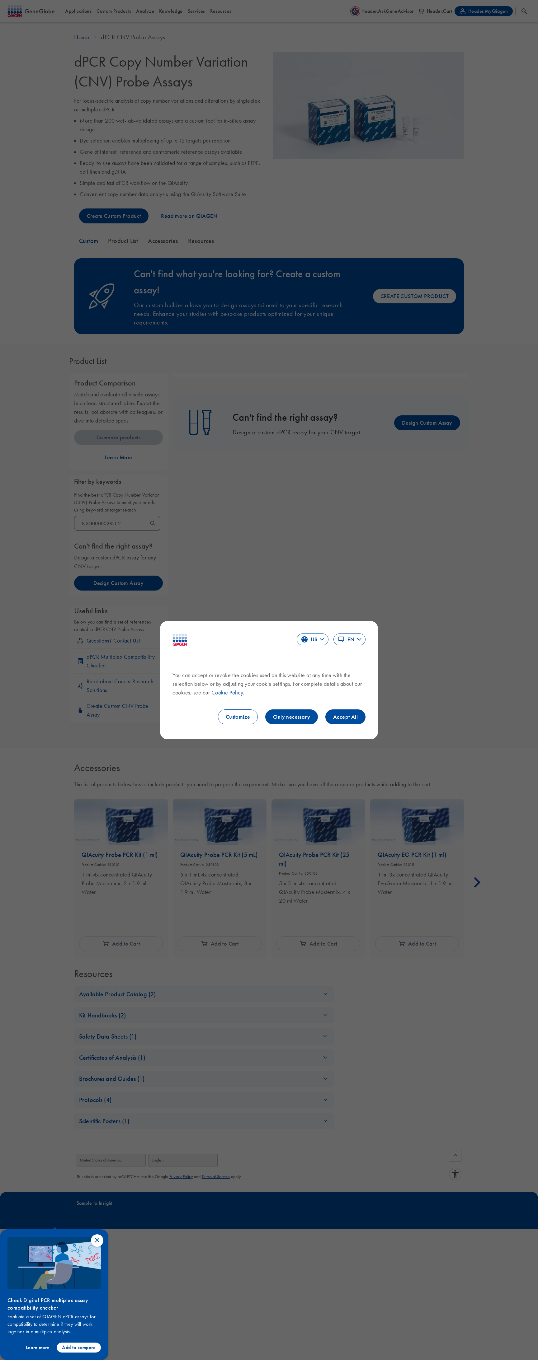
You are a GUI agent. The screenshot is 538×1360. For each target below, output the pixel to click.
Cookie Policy (227, 692)
